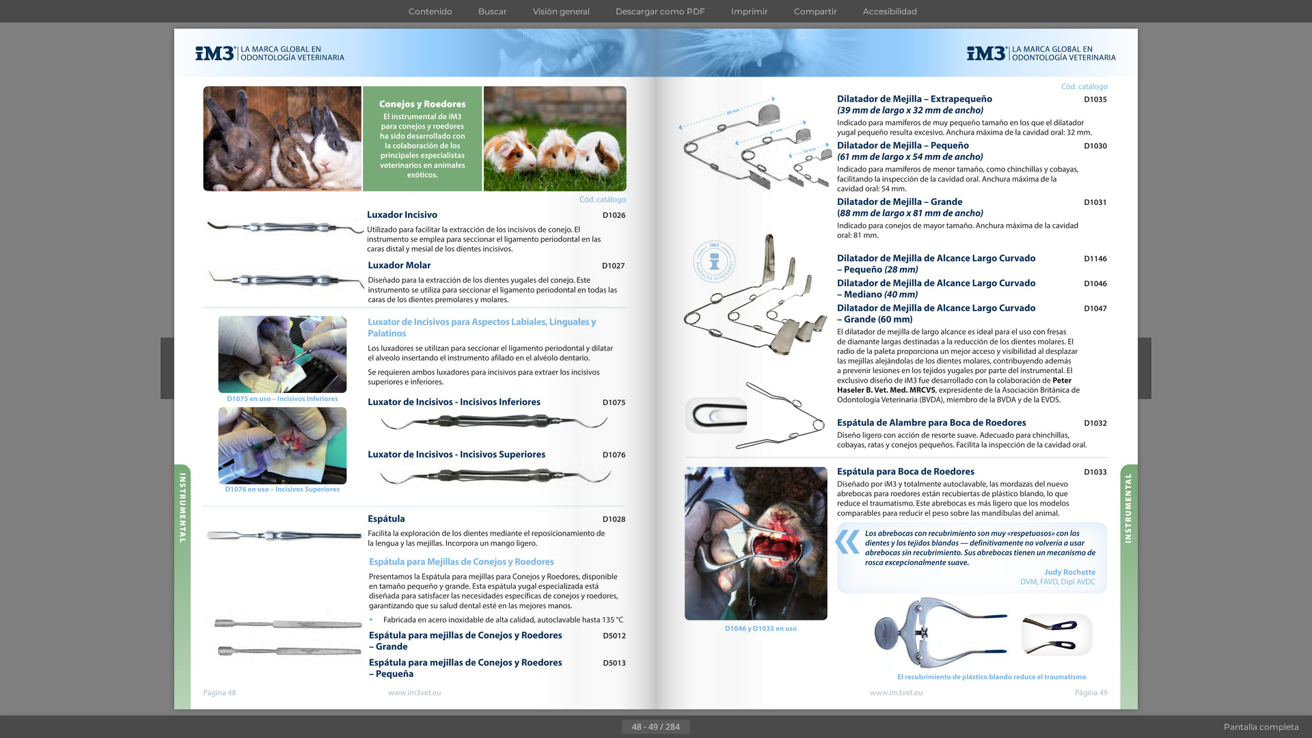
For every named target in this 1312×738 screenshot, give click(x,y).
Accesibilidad (890, 11)
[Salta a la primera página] (589, 727)
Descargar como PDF (660, 11)
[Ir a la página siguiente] (701, 727)
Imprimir (749, 11)
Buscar (492, 11)
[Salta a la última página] (723, 727)
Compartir (815, 11)
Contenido (430, 11)
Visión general (561, 11)
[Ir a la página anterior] (611, 727)
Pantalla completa (1261, 727)
